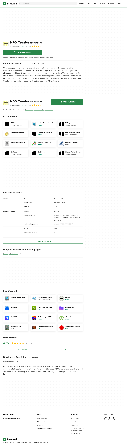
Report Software (44, 241)
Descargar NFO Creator (10, 254)
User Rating (28, 46)
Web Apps (111, 3)
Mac (89, 3)
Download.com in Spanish (44, 428)
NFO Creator (26, 42)
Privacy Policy (74, 418)
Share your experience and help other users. (39, 58)
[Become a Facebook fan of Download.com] (105, 418)
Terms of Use (74, 422)
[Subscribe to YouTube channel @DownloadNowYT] (113, 418)
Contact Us (40, 425)
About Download (42, 418)
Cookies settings (75, 433)
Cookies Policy (75, 425)
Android (102, 3)
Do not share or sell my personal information (77, 429)
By (15, 46)
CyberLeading (35, 357)
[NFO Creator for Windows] (5, 44)
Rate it (63, 349)
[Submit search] (20, 3)
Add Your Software (42, 422)
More (119, 3)
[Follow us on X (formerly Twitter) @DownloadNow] (109, 418)
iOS (95, 3)
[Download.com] (10, 3)
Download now (24, 52)
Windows (81, 3)
